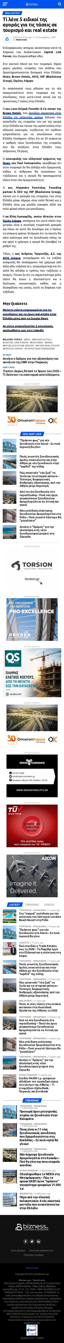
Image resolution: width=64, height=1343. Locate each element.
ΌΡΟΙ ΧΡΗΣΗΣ (18, 1250)
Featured (37, 342)
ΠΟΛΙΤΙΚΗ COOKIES (34, 1255)
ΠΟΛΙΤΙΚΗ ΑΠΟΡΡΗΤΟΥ (41, 1250)
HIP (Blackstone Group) (19, 345)
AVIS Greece (12, 257)
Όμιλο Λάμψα (12, 220)
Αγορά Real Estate (48, 345)
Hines (6, 163)
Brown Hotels (12, 113)
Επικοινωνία (32, 1268)
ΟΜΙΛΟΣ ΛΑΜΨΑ (13, 349)
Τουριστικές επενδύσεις (40, 349)
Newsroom (21, 40)
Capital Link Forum (16, 342)
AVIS (27, 339)
